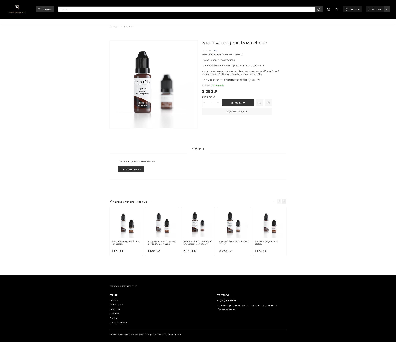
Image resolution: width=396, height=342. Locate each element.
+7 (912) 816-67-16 (226, 300)
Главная (114, 26)
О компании (23, 20)
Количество (208, 97)
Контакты (38, 20)
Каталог (47, 9)
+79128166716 (383, 20)
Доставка (50, 20)
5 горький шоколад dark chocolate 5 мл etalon (161, 242)
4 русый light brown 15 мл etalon (233, 242)
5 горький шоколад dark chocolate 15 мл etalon (197, 242)
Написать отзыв (130, 169)
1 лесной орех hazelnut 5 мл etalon (126, 242)
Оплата (62, 20)
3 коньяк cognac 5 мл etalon (267, 242)
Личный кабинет (77, 20)
